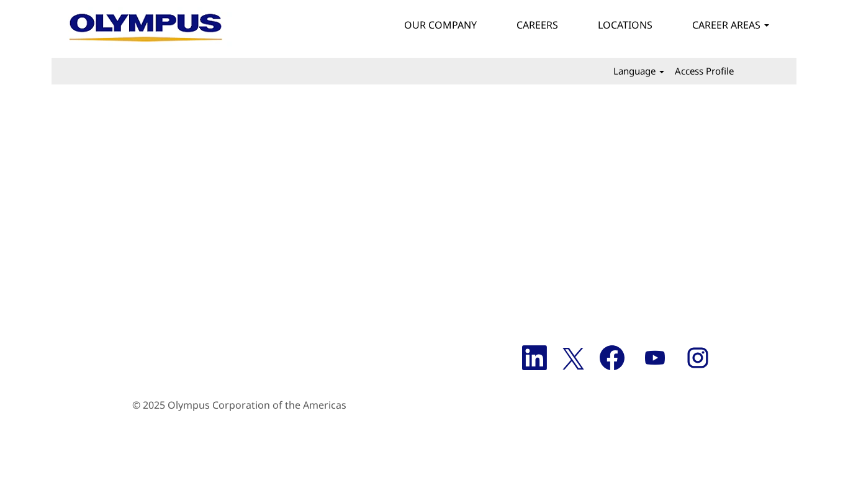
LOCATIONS (625, 25)
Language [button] (635, 71)
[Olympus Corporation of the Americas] (147, 29)
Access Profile (704, 71)
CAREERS (537, 25)
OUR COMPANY (440, 25)
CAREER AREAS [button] (727, 25)
